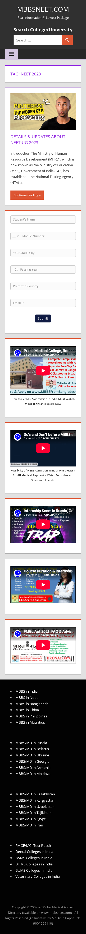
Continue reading (26, 195)
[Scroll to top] (79, 927)
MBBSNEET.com (43, 9)
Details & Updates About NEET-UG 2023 (37, 139)
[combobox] (15, 236)
